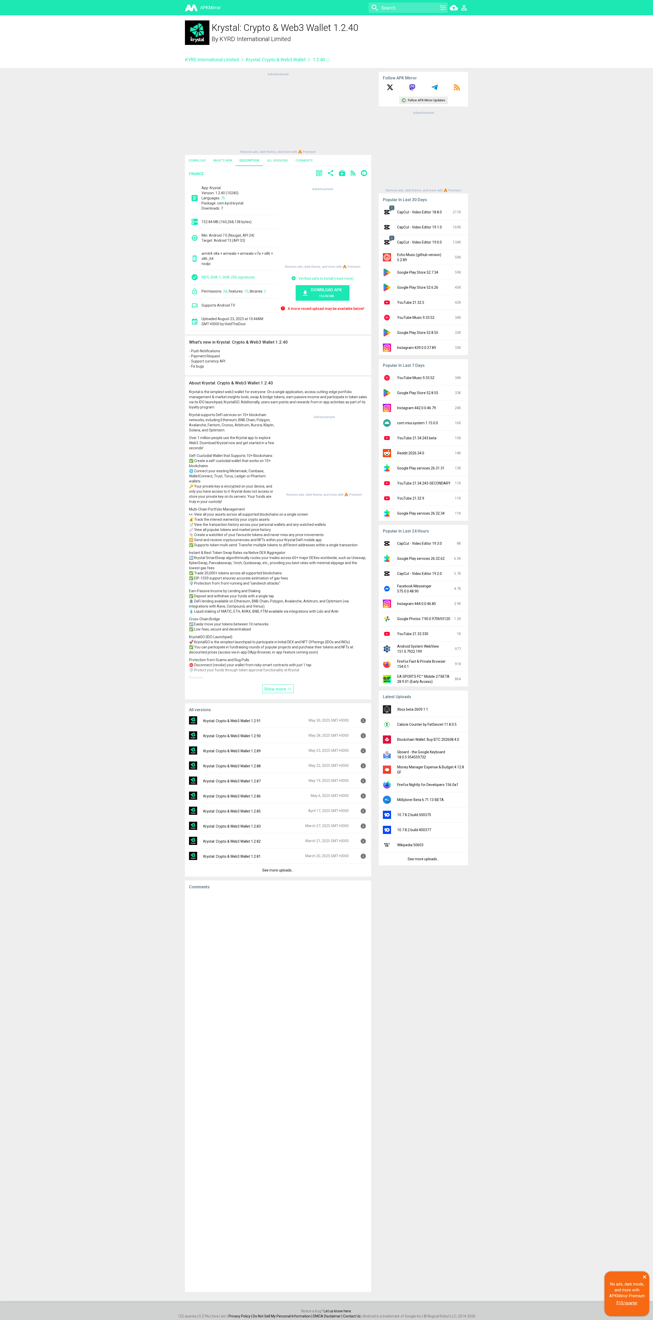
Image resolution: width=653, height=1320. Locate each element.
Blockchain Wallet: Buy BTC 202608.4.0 (428, 739)
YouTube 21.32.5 (410, 302)
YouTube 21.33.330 (412, 634)
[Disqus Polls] (278, 958)
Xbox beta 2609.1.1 (412, 709)
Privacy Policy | (241, 1316)
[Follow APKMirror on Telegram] (435, 89)
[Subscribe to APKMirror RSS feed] (457, 89)
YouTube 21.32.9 (410, 498)
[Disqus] (278, 1091)
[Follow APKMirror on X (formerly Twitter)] (390, 89)
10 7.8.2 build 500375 (414, 815)
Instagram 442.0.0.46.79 (416, 408)
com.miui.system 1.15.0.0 (417, 423)
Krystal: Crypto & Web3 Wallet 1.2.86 (232, 796)
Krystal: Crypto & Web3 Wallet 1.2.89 (232, 751)
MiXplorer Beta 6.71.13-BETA (420, 800)
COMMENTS (304, 160)
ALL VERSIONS (277, 160)
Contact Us (352, 1316)
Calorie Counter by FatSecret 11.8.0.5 (427, 724)
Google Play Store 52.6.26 (417, 287)
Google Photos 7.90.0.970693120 (423, 619)
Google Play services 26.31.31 (421, 468)
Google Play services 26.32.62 (421, 558)
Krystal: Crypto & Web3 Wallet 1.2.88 (232, 766)
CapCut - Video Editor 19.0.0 (419, 242)
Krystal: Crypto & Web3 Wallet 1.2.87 (232, 781)
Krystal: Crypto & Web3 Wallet (276, 59)
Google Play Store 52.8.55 (417, 333)
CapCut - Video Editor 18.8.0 (419, 212)
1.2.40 (319, 59)
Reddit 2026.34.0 (410, 453)
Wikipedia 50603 (410, 845)
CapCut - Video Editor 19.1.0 (419, 227)
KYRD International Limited (255, 39)
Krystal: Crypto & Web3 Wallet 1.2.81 (232, 856)
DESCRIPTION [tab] (249, 160)
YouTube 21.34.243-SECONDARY (423, 483)
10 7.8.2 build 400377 (414, 830)
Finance (196, 174)
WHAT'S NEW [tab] (223, 160)
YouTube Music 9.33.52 (415, 318)
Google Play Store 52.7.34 (417, 272)
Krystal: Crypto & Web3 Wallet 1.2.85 (232, 811)
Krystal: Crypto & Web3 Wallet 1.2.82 (232, 841)
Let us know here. (338, 1311)
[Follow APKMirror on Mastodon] (412, 89)
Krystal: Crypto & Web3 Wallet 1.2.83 (232, 826)
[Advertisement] (278, 112)
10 (246, 291)
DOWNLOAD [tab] (197, 160)
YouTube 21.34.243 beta (416, 438)
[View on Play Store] (342, 173)
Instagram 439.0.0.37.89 (416, 348)
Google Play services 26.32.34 (421, 513)
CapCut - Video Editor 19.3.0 (419, 543)
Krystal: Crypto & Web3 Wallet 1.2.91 (232, 721)
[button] (319, 173)
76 (223, 198)
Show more (275, 689)
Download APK (326, 292)
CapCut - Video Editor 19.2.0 (419, 574)
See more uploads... (278, 870)
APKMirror (210, 7)
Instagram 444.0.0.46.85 (416, 604)
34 (225, 291)
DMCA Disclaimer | (328, 1316)
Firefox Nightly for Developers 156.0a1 (427, 785)
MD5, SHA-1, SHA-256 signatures (228, 277)
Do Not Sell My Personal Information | (283, 1316)
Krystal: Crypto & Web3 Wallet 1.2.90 (232, 736)
